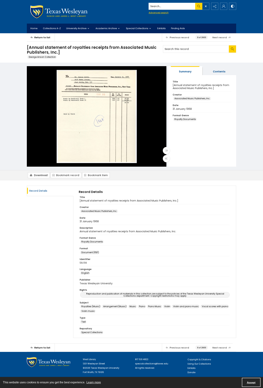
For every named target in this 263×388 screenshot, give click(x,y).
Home (34, 28)
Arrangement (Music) (114, 306)
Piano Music (154, 306)
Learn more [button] (93, 382)
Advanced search (159, 12)
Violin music (88, 311)
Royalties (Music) (90, 306)
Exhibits (161, 28)
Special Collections (92, 332)
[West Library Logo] (48, 362)
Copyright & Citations (199, 359)
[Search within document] (232, 49)
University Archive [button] (76, 28)
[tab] (185, 70)
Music (133, 306)
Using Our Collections (199, 363)
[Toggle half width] (166, 158)
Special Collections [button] (137, 28)
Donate (191, 372)
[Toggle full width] (166, 150)
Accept (251, 382)
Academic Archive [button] (106, 28)
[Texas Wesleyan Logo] (58, 11)
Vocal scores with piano (215, 306)
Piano (142, 306)
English (85, 272)
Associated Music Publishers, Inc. (192, 98)
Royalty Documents (185, 119)
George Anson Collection (42, 56)
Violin (167, 306)
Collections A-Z (52, 28)
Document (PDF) (90, 252)
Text (83, 321)
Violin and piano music (186, 306)
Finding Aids (178, 28)
